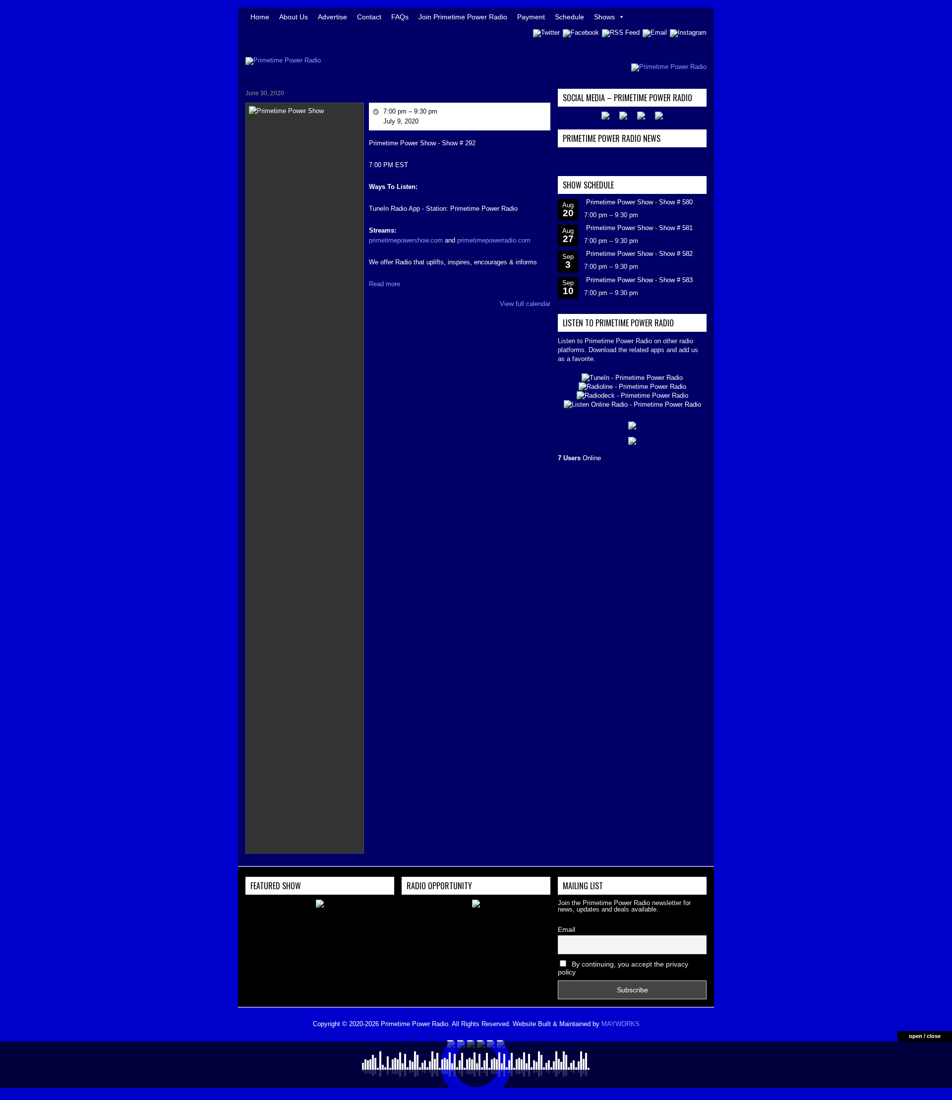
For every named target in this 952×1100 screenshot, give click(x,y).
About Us (293, 17)
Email (566, 929)
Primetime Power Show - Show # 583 (639, 280)
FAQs (400, 17)
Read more (384, 284)
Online (579, 458)
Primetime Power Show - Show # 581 (639, 228)
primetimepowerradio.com (494, 240)
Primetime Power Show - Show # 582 (639, 253)
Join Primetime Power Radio (462, 17)
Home (259, 17)
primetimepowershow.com (406, 240)
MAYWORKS (620, 1024)
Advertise (332, 17)
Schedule (569, 17)
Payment (531, 17)
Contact (369, 17)
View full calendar (525, 303)
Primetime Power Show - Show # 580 (639, 202)
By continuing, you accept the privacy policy (623, 968)
